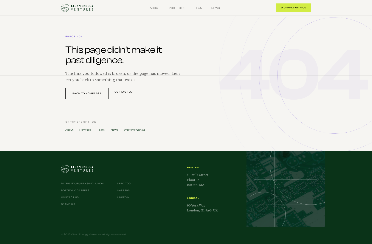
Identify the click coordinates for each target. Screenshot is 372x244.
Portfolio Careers (75, 190)
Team (198, 7)
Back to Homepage (87, 93)
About (155, 7)
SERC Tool (124, 183)
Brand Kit (68, 204)
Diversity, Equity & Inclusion (82, 183)
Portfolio (177, 7)
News (215, 7)
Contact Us (124, 92)
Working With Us (293, 7)
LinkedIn (123, 197)
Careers (123, 190)
